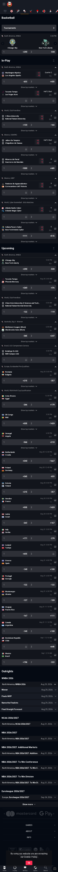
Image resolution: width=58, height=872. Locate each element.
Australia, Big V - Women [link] (13, 322)
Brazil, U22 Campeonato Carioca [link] (16, 346)
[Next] (55, 43)
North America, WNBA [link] (12, 67)
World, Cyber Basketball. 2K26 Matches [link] (19, 202)
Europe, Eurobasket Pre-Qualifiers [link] (16, 366)
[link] (13, 4)
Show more (28, 804)
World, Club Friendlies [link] (12, 110)
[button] (29, 67)
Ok (29, 863)
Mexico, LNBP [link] (9, 178)
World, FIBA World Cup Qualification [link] (17, 391)
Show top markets (27, 87)
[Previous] (2, 43)
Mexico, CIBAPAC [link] (10, 135)
